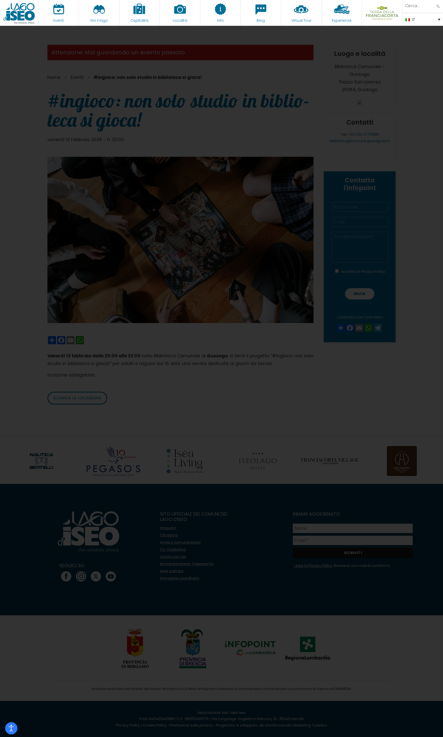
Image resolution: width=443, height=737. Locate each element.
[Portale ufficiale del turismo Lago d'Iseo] (19, 13)
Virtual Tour (301, 20)
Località (180, 20)
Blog (261, 20)
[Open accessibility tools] (11, 728)
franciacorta (382, 20)
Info (220, 20)
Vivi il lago (99, 20)
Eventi (58, 20)
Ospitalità (139, 20)
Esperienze (341, 20)
